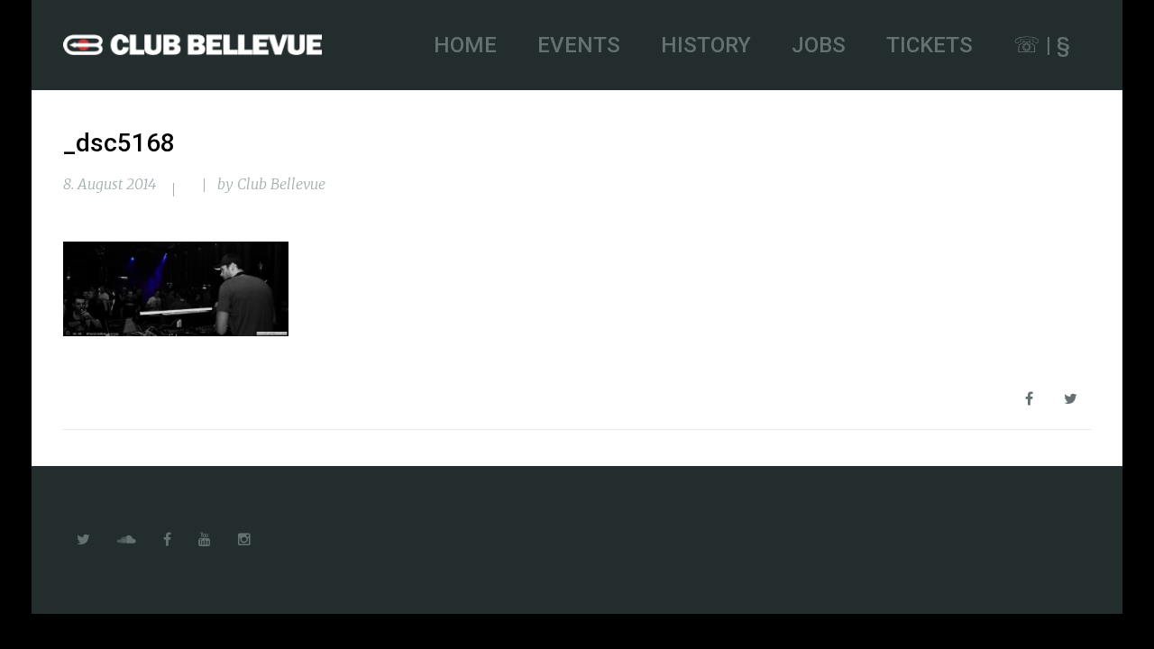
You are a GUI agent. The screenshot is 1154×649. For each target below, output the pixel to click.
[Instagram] (244, 540)
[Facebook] (167, 540)
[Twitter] (83, 540)
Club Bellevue (281, 184)
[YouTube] (204, 540)
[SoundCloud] (127, 540)
